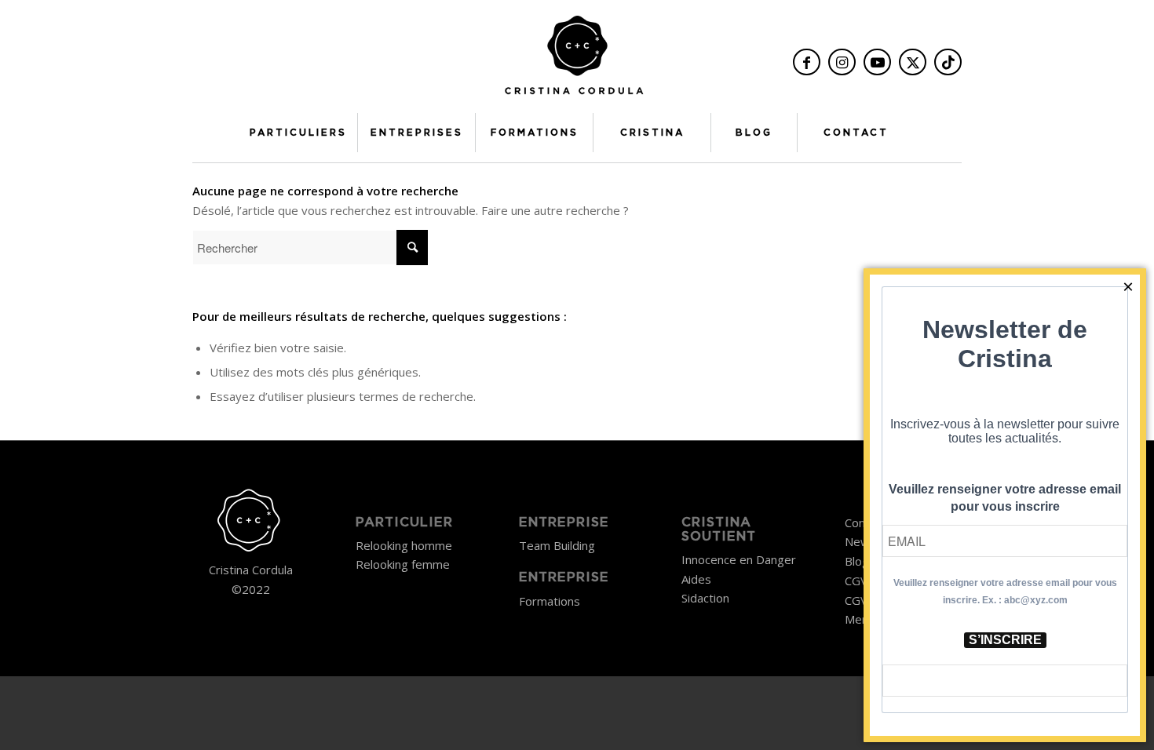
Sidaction (705, 598)
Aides (696, 579)
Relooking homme (404, 545)
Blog (857, 561)
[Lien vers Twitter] (912, 62)
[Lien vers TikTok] (948, 62)
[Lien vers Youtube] (877, 62)
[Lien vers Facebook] (806, 62)
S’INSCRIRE (1005, 639)
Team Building (557, 545)
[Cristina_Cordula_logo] (577, 60)
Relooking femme (403, 564)
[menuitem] (298, 132)
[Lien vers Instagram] (842, 62)
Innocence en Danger (738, 559)
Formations (549, 601)
